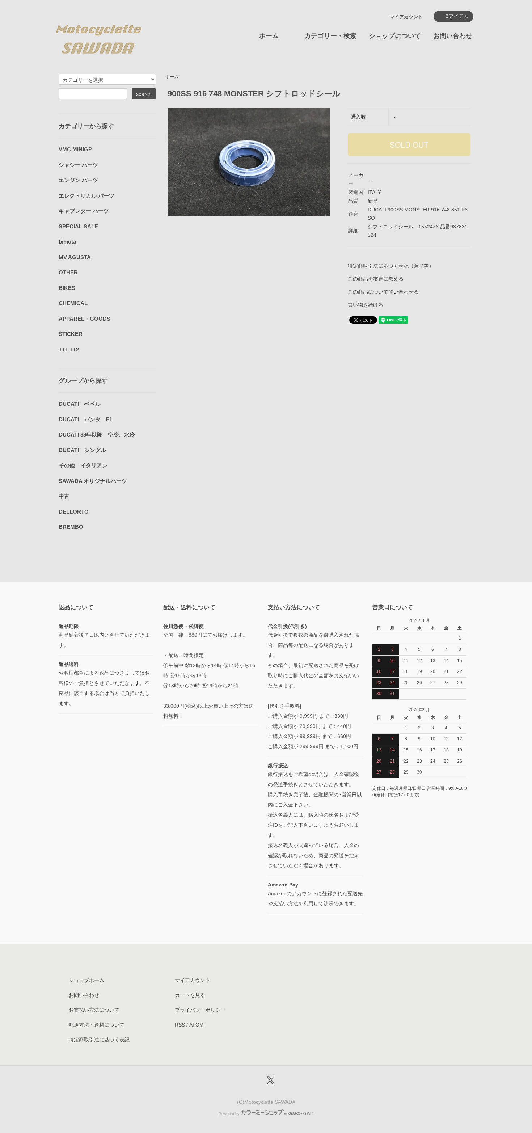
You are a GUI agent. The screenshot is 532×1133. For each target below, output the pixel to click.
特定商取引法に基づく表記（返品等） (391, 266)
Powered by (229, 1114)
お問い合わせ (452, 35)
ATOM (196, 1025)
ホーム (269, 35)
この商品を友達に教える (376, 279)
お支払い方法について (94, 1010)
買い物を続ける (365, 305)
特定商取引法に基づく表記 (99, 1040)
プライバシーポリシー (200, 1010)
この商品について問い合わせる (383, 292)
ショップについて (395, 35)
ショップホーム (86, 980)
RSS (180, 1025)
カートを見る (190, 995)
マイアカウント (406, 17)
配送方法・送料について (96, 1025)
